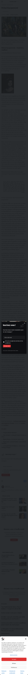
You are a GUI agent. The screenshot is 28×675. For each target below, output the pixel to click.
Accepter (14, 659)
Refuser (14, 663)
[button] (26, 639)
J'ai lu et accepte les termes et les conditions (14, 342)
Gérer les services (13, 655)
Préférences (14, 667)
